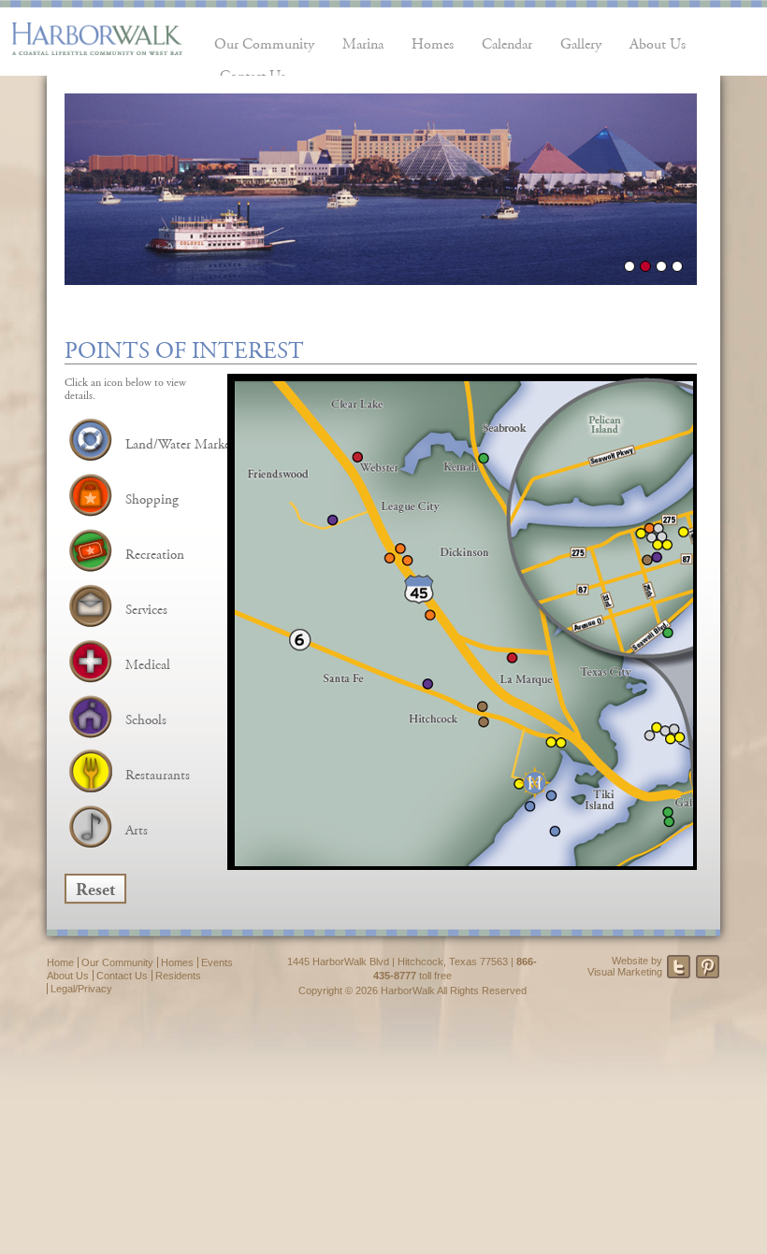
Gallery (580, 41)
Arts (136, 827)
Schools (145, 717)
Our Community (264, 41)
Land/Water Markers (182, 441)
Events (217, 962)
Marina (363, 41)
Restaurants (157, 772)
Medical (147, 662)
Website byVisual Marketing (624, 966)
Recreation (154, 552)
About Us (658, 41)
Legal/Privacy (81, 988)
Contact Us (122, 975)
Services (146, 607)
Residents (178, 975)
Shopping (152, 496)
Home (60, 962)
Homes (433, 41)
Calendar (507, 41)
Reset (95, 886)
